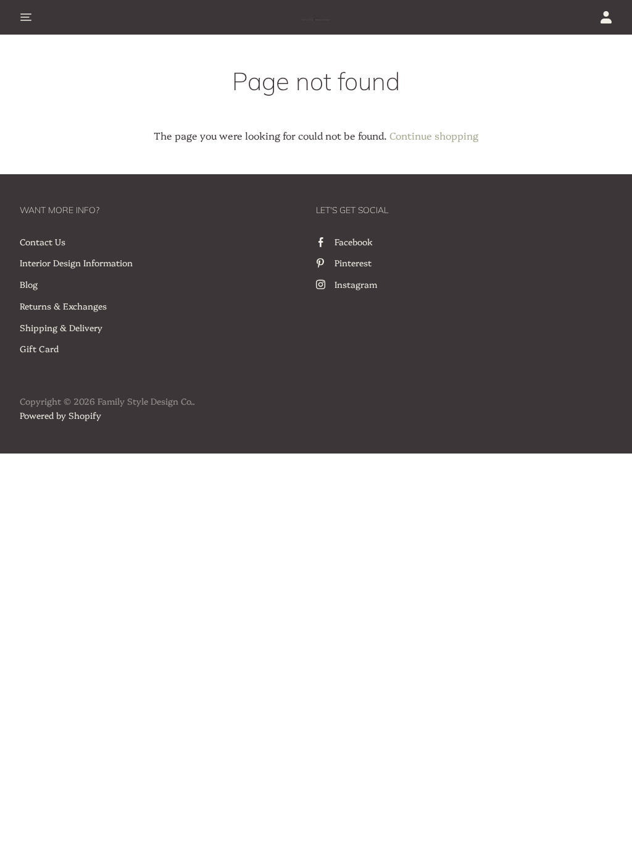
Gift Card (39, 348)
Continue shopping (433, 135)
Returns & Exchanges (63, 306)
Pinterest (353, 262)
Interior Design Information (76, 262)
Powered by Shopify (60, 415)
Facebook (354, 241)
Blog (29, 284)
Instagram (356, 284)
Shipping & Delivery (61, 327)
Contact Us (42, 241)
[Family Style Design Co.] (316, 17)
